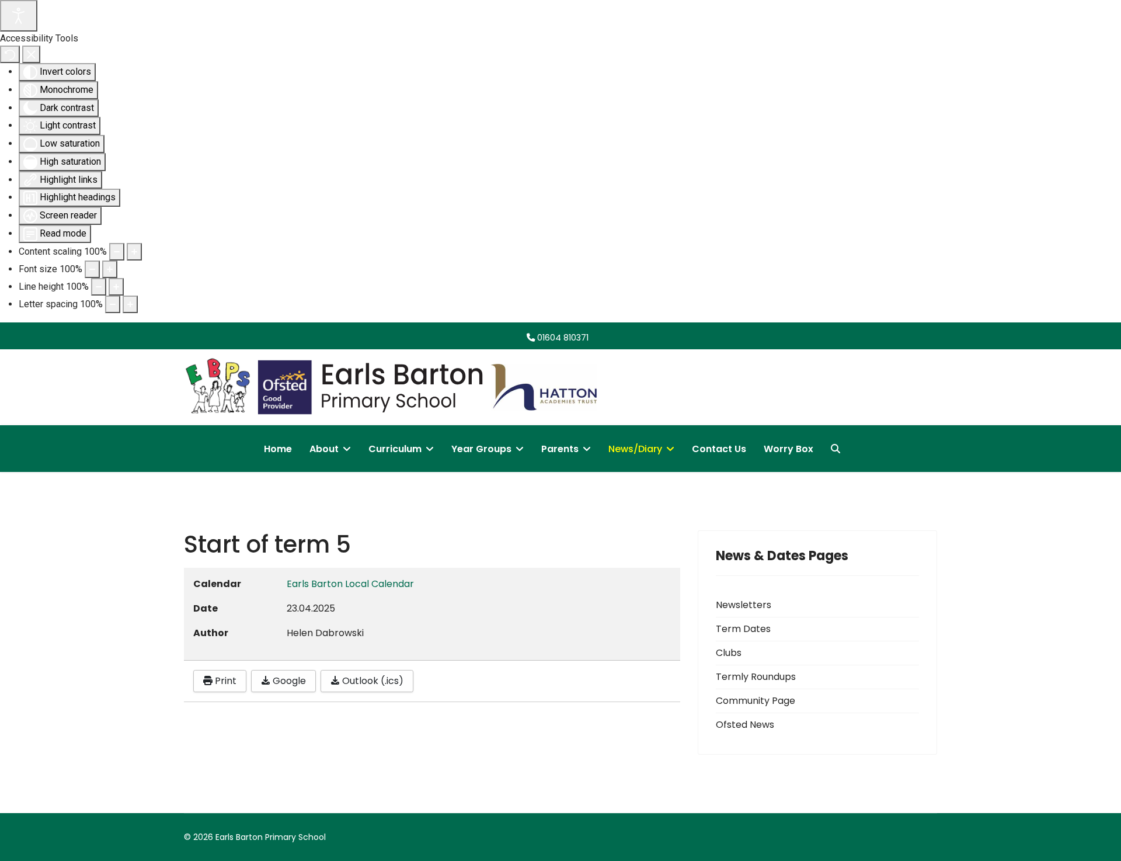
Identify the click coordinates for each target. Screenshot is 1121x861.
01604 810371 (563, 337)
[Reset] (10, 54)
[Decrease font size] (92, 269)
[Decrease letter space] (112, 304)
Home (278, 449)
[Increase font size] (109, 269)
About (324, 449)
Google (288, 681)
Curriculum (395, 449)
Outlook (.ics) (371, 681)
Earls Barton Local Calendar (350, 584)
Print (224, 681)
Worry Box (788, 449)
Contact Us (719, 449)
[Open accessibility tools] (18, 16)
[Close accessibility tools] (31, 54)
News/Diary (635, 449)
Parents (560, 449)
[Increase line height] (116, 287)
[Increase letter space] (130, 304)
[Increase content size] (134, 252)
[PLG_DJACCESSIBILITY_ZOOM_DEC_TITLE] (116, 252)
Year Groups (481, 449)
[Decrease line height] (98, 287)
